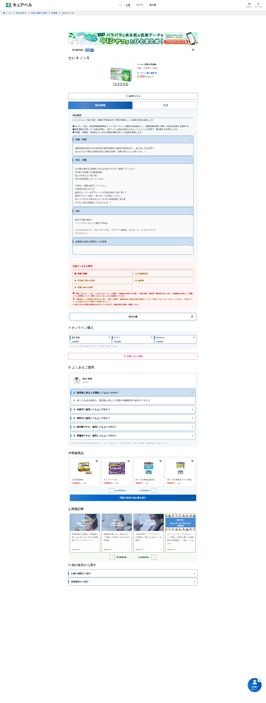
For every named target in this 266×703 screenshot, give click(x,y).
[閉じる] (259, 680)
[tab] (100, 105)
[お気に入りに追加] (193, 50)
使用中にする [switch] (134, 96)
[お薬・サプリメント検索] (120, 5)
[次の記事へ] (154, 557)
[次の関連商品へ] (154, 490)
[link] (91, 339)
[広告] (133, 38)
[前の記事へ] (112, 557)
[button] (133, 139)
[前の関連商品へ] (112, 490)
